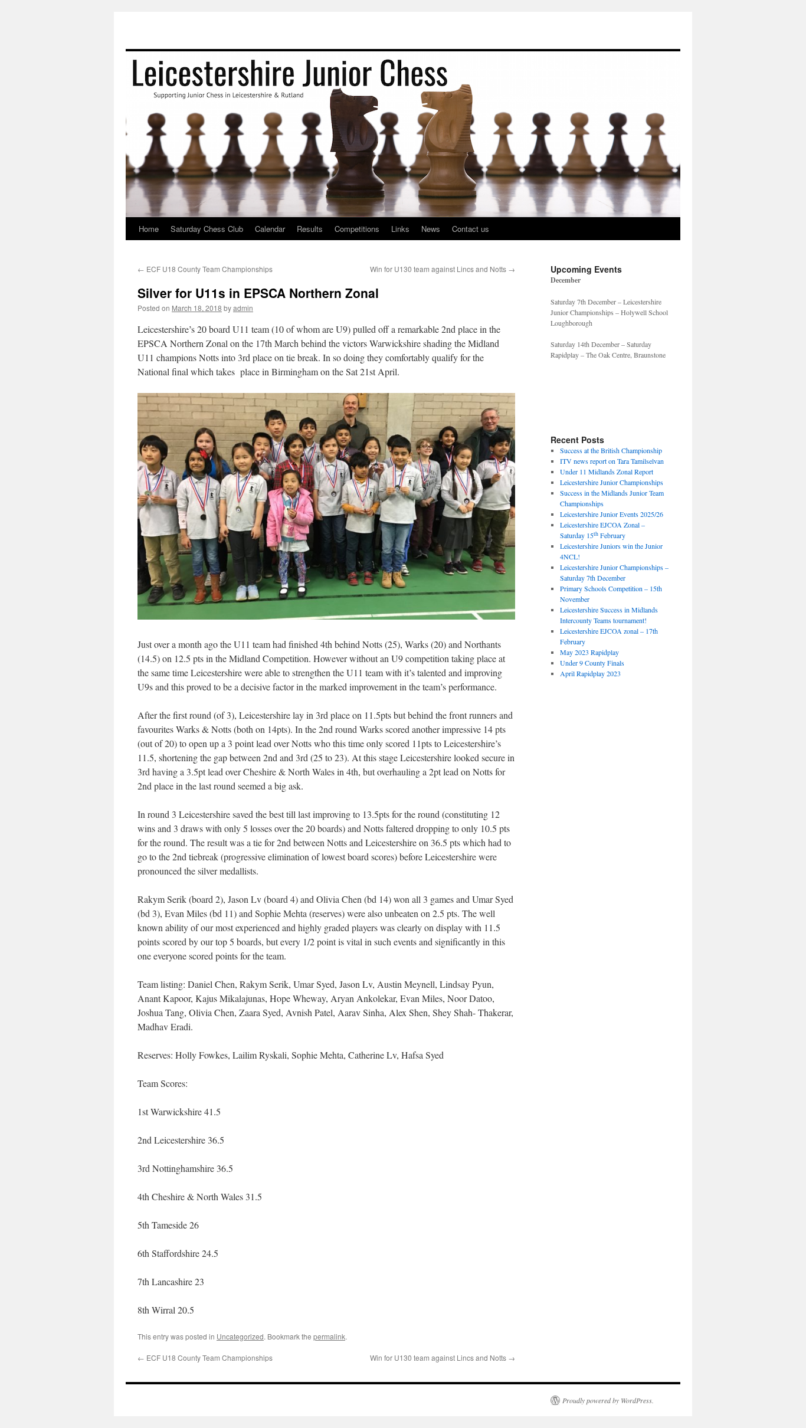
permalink (329, 1336)
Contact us (470, 228)
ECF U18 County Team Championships (205, 269)
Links (400, 228)
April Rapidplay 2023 (590, 673)
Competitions (357, 228)
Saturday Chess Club (207, 228)
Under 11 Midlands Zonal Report (606, 471)
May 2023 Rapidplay (589, 652)
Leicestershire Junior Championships (611, 482)
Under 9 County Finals (592, 662)
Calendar (270, 228)
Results (310, 228)
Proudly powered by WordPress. (608, 1400)
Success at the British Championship (611, 450)
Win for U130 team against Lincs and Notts (442, 269)
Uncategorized (240, 1336)
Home (149, 228)
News (430, 228)
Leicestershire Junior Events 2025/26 (611, 514)
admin (243, 308)
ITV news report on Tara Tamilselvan (612, 461)
